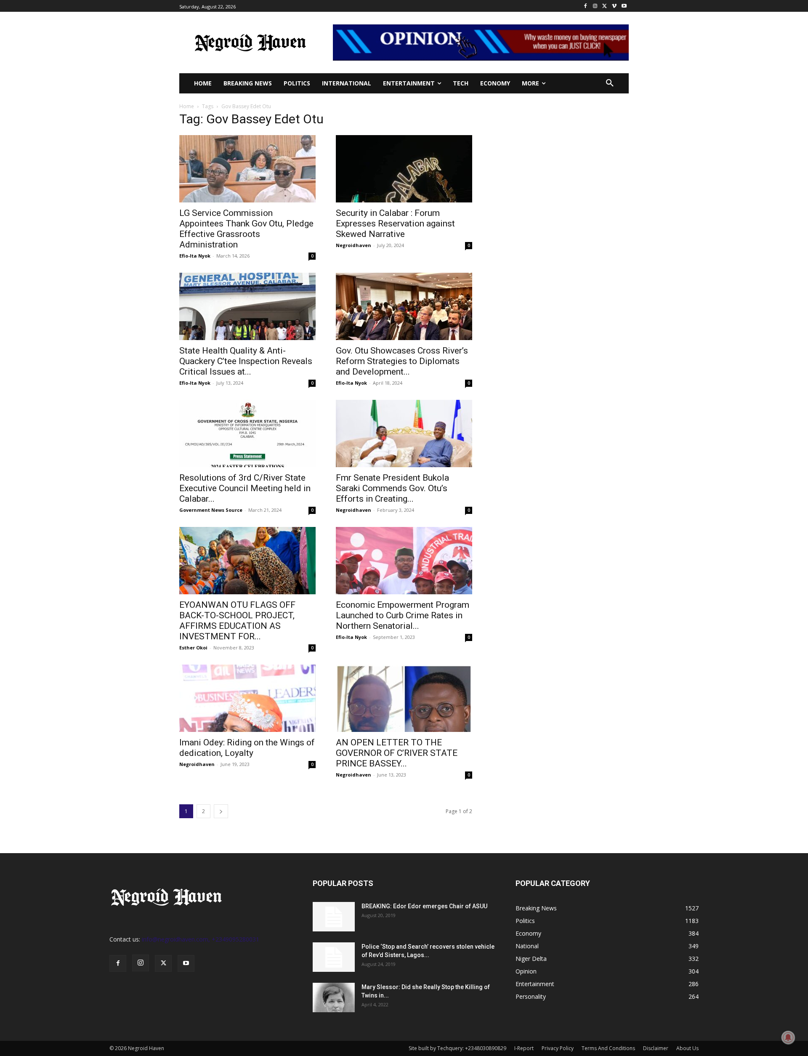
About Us (687, 1048)
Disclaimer (655, 1048)
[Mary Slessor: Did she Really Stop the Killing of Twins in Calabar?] (334, 997)
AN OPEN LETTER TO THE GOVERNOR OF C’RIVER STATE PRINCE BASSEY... (396, 753)
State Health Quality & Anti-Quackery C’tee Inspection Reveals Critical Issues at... (245, 361)
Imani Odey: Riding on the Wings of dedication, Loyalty (247, 747)
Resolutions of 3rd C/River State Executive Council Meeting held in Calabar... (245, 488)
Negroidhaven (353, 245)
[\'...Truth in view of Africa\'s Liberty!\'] (250, 42)
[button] (610, 83)
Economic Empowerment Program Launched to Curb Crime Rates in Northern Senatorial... (402, 615)
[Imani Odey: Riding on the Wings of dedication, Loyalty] (247, 698)
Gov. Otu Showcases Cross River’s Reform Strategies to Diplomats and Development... (402, 361)
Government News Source (210, 510)
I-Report (524, 1048)
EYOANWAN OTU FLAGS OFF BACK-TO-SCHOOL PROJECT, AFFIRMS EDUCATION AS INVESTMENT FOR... (237, 620)
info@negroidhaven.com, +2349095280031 (200, 939)
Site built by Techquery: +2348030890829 (457, 1048)
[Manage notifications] (788, 1037)
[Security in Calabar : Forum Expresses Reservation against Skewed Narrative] (404, 168)
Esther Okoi (193, 647)
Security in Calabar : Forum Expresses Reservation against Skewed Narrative (395, 223)
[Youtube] (624, 6)
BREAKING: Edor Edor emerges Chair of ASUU (424, 906)
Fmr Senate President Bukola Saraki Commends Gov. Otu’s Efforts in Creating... (392, 488)
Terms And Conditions (608, 1048)
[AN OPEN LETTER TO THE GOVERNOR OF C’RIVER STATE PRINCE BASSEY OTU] (404, 698)
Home (186, 106)
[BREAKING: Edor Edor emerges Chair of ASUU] (334, 916)
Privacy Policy (558, 1048)
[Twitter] (605, 6)
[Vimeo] (614, 6)
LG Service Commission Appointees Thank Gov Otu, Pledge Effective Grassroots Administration (246, 229)
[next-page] (221, 811)
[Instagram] (595, 6)
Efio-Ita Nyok (194, 256)
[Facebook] (585, 6)
